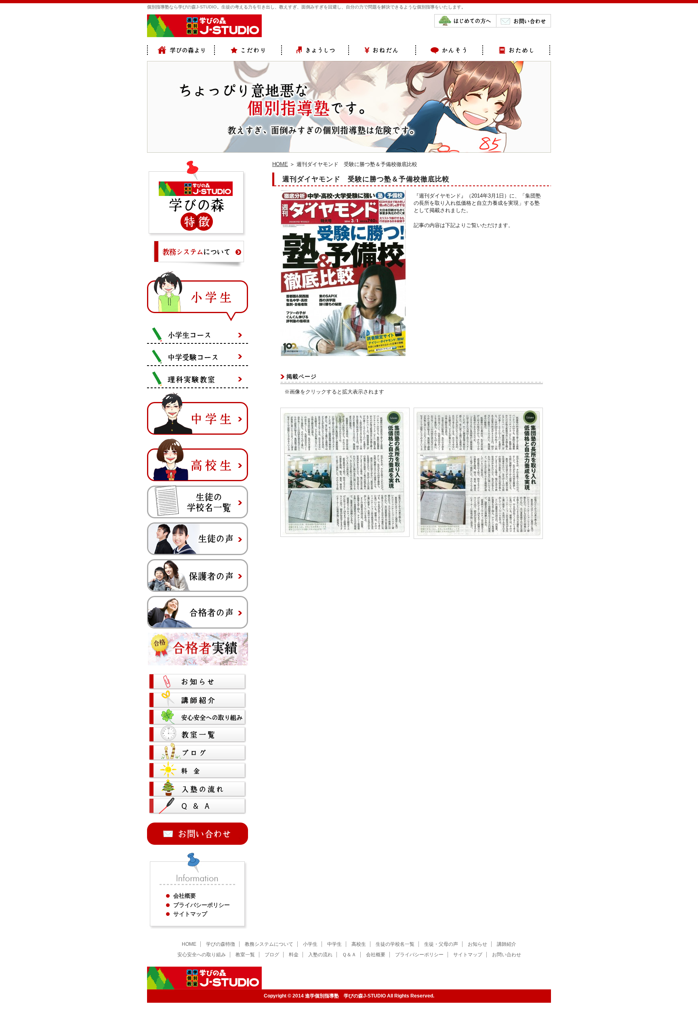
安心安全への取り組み (201, 954)
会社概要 (184, 895)
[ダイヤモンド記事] (345, 533)
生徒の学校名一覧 (395, 944)
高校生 (358, 944)
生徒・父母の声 (441, 944)
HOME (280, 164)
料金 (294, 954)
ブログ (272, 954)
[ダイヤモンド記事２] (478, 535)
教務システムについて (269, 944)
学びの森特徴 (220, 944)
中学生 (334, 944)
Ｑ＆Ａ (349, 954)
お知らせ (477, 944)
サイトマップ (190, 914)
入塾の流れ (320, 954)
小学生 (310, 944)
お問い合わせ (506, 954)
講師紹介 (506, 944)
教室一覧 (245, 954)
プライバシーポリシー (201, 905)
